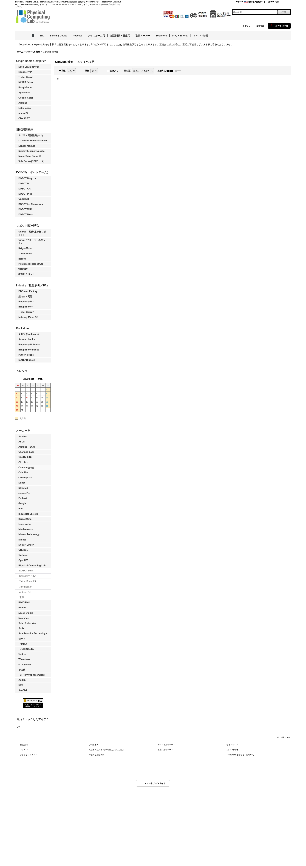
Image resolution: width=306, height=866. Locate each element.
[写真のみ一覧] (171, 71)
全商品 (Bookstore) (28, 334)
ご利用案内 (93, 745)
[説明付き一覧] (179, 71)
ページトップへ (283, 737)
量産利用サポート (165, 750)
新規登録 (260, 26)
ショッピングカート (28, 755)
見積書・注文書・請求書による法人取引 (106, 750)
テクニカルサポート (166, 745)
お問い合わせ (232, 750)
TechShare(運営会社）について (240, 755)
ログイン (246, 26)
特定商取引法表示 (96, 755)
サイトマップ (232, 745)
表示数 (62, 70)
